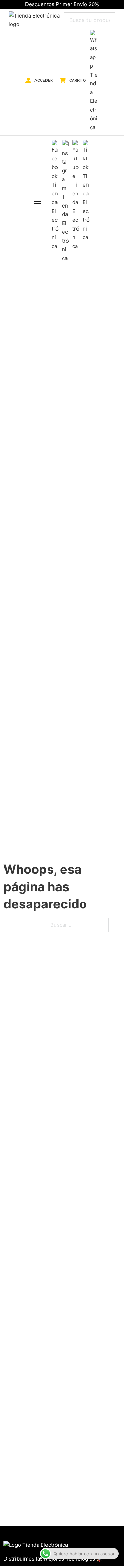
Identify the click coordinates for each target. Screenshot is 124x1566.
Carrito (77, 80)
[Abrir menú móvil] (37, 201)
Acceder (43, 80)
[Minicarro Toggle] (63, 80)
